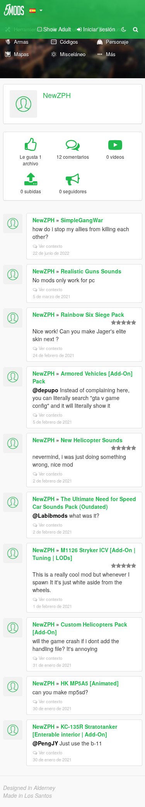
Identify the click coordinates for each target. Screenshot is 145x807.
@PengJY (45, 743)
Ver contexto (50, 246)
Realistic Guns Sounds (91, 271)
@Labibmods (50, 515)
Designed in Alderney (29, 788)
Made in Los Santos (27, 795)
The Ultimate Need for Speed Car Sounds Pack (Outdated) (84, 502)
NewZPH (57, 95)
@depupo (45, 390)
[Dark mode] (123, 29)
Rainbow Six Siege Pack (92, 314)
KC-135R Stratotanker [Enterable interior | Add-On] (74, 730)
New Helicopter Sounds (92, 440)
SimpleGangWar (82, 220)
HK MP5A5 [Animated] (90, 683)
